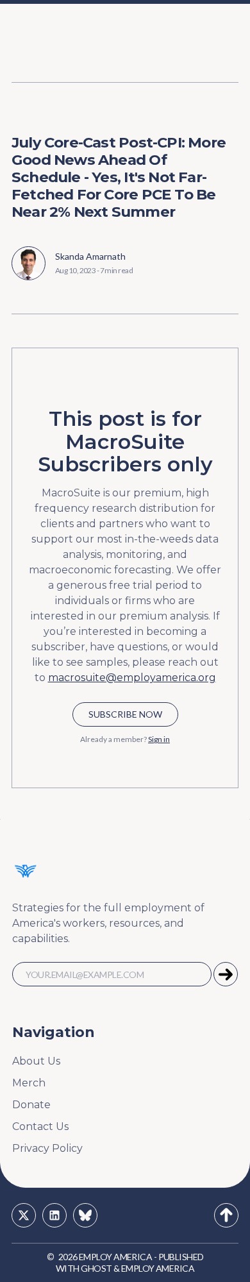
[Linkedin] (54, 1215)
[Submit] (225, 974)
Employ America (115, 1256)
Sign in (159, 739)
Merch (29, 1083)
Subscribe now (125, 714)
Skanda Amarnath (90, 256)
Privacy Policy (47, 1148)
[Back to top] (226, 1215)
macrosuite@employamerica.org (132, 677)
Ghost (96, 1268)
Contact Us (40, 1126)
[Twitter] (24, 1215)
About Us (36, 1061)
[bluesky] (85, 1215)
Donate (31, 1105)
